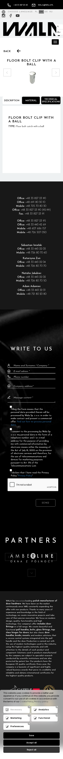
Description (11, 101)
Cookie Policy (26, 701)
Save (31, 735)
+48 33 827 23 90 (20, 5)
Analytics (43, 709)
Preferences (17, 726)
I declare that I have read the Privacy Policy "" (30, 474)
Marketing (16, 718)
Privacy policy (41, 701)
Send (45, 503)
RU (51, 12)
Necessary (16, 709)
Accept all (31, 742)
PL (36, 12)
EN (41, 12)
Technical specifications (51, 100)
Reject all (31, 749)
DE (46, 12)
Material (31, 101)
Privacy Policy (25, 476)
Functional (44, 718)
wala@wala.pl (45, 5)
